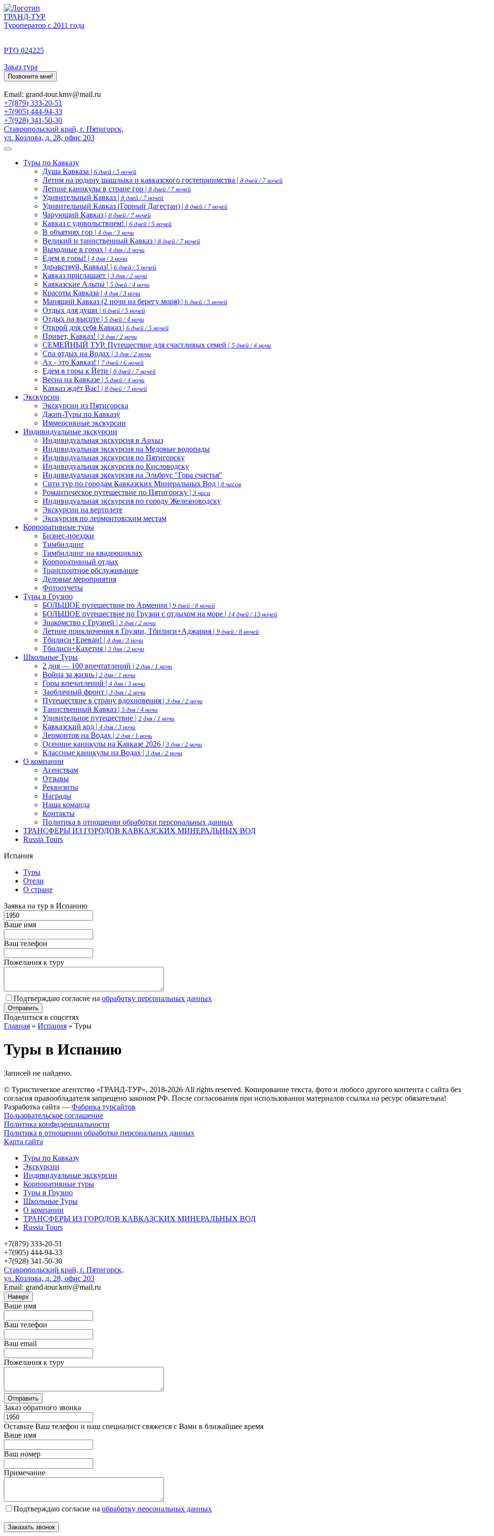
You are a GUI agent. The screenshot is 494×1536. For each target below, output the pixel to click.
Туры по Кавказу (51, 163)
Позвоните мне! (30, 76)
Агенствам (60, 770)
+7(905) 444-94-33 (33, 111)
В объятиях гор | (88, 232)
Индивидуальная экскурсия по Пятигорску (113, 458)
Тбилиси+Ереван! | (92, 640)
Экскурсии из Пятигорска (85, 405)
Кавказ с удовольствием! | (107, 223)
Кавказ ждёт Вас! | (94, 388)
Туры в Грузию (48, 596)
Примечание (24, 1473)
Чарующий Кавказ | (96, 215)
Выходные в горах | (93, 249)
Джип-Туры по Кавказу (81, 414)
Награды (56, 796)
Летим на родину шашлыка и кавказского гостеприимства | (162, 180)
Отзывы (55, 779)
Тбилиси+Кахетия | (93, 648)
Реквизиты (60, 787)
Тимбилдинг (63, 544)
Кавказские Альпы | (96, 284)
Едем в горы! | (84, 258)
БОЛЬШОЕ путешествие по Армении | (128, 605)
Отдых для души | (93, 310)
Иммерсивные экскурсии (84, 423)
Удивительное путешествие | (108, 718)
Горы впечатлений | (93, 683)
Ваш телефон (25, 943)
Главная (17, 1026)
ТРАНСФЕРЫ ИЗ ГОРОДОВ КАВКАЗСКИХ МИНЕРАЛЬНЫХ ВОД (139, 831)
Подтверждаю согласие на (113, 998)
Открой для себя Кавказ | (105, 327)
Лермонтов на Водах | (97, 735)
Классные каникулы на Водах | (112, 752)
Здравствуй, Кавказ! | (99, 267)
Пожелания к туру (34, 962)
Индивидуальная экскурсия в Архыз (102, 440)
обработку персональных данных (157, 998)
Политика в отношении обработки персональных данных (137, 822)
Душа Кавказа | (89, 171)
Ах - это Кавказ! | (93, 362)
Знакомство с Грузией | (99, 622)
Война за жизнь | (89, 674)
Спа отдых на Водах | (96, 353)
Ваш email (20, 1343)
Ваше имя (20, 925)
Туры (32, 872)
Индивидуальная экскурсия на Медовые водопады (126, 449)
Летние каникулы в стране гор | (116, 189)
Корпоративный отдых (80, 562)
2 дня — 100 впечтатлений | (107, 666)
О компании (43, 761)
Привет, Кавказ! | (89, 336)
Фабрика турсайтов (103, 1107)
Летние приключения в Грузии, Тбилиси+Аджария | (150, 631)
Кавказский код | (89, 726)
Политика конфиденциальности (57, 1124)
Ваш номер (22, 1454)
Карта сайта (23, 1141)
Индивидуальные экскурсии (70, 431)
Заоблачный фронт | (94, 692)
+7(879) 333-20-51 (33, 103)
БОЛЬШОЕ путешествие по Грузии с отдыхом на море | (159, 614)
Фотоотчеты (62, 588)
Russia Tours (43, 839)
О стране (38, 889)
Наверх (18, 1296)
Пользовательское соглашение (53, 1115)
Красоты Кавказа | (91, 293)
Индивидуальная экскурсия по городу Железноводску (131, 501)
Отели (33, 881)
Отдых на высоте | (93, 319)
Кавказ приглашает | (94, 275)
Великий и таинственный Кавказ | (121, 241)
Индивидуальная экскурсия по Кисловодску (115, 466)
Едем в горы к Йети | (99, 371)
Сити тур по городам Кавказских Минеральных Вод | (141, 484)
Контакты (58, 813)
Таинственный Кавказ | (100, 709)
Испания (52, 1026)
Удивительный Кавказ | (103, 197)
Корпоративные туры (58, 527)
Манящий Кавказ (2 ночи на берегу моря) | (134, 301)
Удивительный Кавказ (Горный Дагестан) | (135, 206)
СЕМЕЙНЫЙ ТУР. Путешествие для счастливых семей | (156, 345)
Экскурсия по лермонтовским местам (104, 518)
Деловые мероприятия (79, 579)
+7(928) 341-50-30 (33, 120)
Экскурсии (41, 397)
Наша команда (66, 805)
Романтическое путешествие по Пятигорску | (126, 492)
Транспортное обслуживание (90, 570)
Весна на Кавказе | (93, 379)
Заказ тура (21, 67)
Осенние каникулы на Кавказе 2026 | (122, 744)
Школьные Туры (50, 657)
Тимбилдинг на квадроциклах (92, 553)
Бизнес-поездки (68, 536)
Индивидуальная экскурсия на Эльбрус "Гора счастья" (132, 475)
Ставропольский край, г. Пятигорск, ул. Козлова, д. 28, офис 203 (64, 133)
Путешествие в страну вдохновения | (122, 700)
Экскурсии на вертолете (82, 510)
